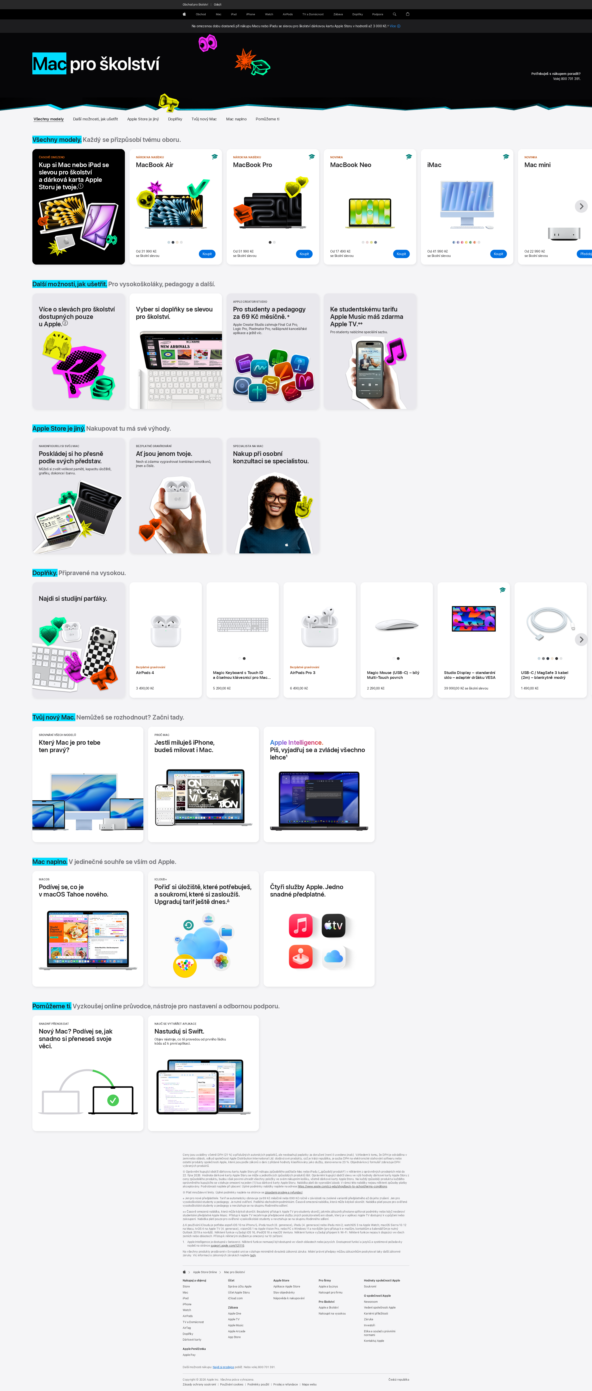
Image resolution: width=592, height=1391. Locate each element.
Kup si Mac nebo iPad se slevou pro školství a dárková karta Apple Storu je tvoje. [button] (74, 176)
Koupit (209, 254)
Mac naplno (236, 119)
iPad (185, 1298)
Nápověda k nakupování (288, 1298)
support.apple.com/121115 (227, 1245)
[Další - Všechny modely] (581, 206)
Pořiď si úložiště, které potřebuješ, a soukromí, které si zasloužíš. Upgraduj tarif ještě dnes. (203, 894)
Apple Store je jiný (143, 119)
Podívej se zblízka (177, 228)
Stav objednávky (284, 1292)
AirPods (188, 1316)
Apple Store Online (205, 1272)
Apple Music (236, 1325)
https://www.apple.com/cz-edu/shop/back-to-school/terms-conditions (342, 1186)
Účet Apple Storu (239, 1292)
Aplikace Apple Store (286, 1286)
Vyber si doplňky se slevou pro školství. (174, 312)
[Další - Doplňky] (581, 639)
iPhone (187, 1304)
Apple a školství (329, 1307)
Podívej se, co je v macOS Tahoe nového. (78, 890)
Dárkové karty (192, 1339)
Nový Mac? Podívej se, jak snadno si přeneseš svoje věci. (76, 1039)
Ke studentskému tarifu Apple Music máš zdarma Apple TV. (366, 316)
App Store (234, 1337)
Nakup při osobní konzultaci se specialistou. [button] (271, 457)
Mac (185, 1292)
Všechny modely (49, 119)
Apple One (234, 1313)
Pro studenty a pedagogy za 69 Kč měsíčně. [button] (269, 312)
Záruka (368, 1319)
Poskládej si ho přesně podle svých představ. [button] (71, 457)
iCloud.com (235, 1298)
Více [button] (395, 26)
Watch (187, 1310)
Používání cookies (231, 1384)
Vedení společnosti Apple (380, 1307)
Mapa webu (309, 1384)
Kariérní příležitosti (376, 1313)
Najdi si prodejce (223, 1367)
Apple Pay (189, 1355)
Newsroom (371, 1301)
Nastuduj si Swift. (179, 1031)
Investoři (369, 1325)
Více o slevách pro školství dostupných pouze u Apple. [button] (77, 316)
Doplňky (175, 119)
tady (253, 1255)
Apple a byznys (328, 1286)
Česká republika (398, 1379)
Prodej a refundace (285, 1384)
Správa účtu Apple (240, 1286)
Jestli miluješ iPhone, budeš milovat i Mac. (193, 746)
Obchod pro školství (195, 4)
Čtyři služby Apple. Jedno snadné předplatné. (309, 890)
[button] (394, 14)
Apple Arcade (236, 1331)
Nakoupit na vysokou (332, 1313)
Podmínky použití (258, 1384)
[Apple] (184, 1272)
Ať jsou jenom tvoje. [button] (164, 453)
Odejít (217, 4)
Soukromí (370, 1286)
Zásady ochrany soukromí (199, 1384)
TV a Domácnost (193, 1322)
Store (186, 1286)
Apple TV (234, 1319)
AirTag (187, 1328)
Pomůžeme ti (267, 119)
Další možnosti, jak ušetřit (95, 119)
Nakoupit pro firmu (330, 1292)
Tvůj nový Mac (204, 119)
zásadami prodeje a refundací (283, 1192)
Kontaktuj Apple (374, 1340)
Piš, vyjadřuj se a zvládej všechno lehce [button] (317, 750)
